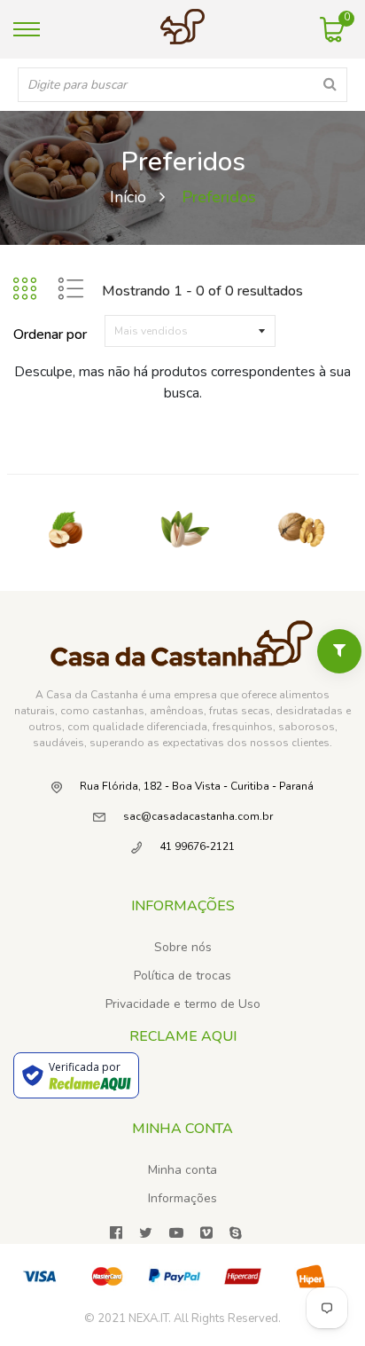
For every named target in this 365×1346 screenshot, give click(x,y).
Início (128, 197)
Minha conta (182, 1169)
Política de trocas (182, 975)
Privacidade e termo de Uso (182, 1004)
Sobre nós (183, 947)
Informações (182, 1198)
